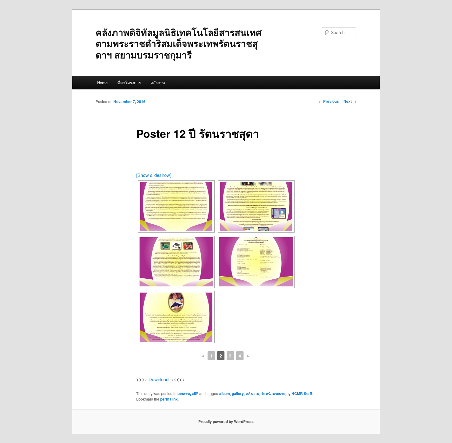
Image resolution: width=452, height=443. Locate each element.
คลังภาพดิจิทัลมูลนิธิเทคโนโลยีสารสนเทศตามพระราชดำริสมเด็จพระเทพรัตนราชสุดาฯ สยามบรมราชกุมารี (179, 43)
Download (159, 379)
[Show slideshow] (153, 175)
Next (349, 101)
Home (102, 83)
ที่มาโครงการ (129, 83)
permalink (169, 399)
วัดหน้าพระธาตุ (273, 393)
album (224, 393)
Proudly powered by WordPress (226, 421)
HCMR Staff (301, 393)
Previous (329, 101)
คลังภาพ (157, 83)
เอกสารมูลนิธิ (187, 393)
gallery (238, 393)
